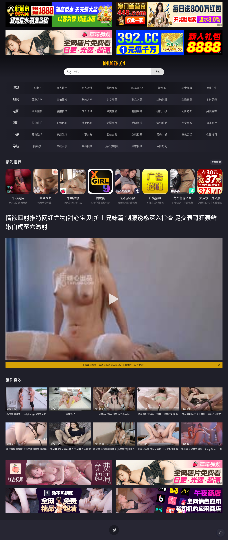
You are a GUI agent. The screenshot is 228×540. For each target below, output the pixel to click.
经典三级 (161, 111)
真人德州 (62, 88)
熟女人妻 (137, 99)
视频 (16, 99)
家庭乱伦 (62, 134)
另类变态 (211, 111)
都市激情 (37, 134)
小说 (16, 134)
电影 (16, 111)
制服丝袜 (137, 111)
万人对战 (87, 88)
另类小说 (161, 134)
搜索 (157, 72)
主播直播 (186, 99)
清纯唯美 (161, 123)
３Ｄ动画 (111, 99)
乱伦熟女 (186, 111)
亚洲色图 (62, 123)
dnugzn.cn (114, 63)
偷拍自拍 (62, 111)
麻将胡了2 (137, 88)
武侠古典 (111, 134)
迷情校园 (137, 134)
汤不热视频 (112, 146)
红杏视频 (137, 146)
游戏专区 (111, 88)
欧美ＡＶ (87, 99)
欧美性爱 (111, 111)
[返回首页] (221, 533)
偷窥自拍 (37, 123)
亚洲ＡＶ (37, 99)
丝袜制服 (161, 99)
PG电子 (37, 88)
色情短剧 (161, 146)
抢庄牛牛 (211, 88)
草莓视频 (87, 146)
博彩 (16, 88)
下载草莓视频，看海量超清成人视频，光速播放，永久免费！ (114, 364)
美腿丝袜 (137, 123)
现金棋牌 (186, 88)
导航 (16, 146)
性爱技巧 (211, 134)
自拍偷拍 (62, 99)
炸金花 (162, 88)
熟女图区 (186, 123)
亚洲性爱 (37, 111)
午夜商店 (62, 146)
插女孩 (37, 146)
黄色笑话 (186, 134)
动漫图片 (111, 123)
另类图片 (211, 123)
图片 (16, 123)
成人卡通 (87, 111)
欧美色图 (87, 123)
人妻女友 (87, 134)
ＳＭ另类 (211, 99)
